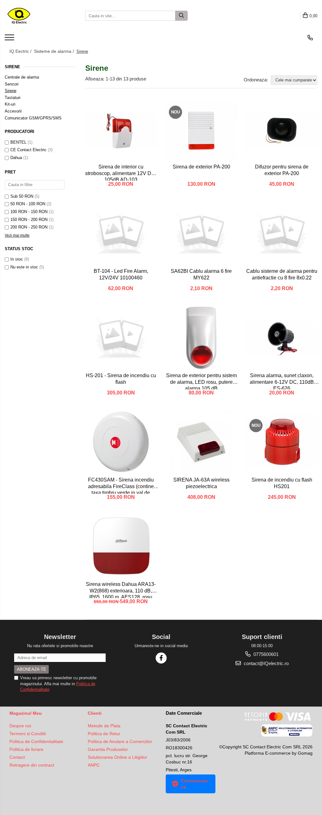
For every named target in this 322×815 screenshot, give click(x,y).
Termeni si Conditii (27, 733)
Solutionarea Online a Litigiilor (117, 757)
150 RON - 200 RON (28, 219)
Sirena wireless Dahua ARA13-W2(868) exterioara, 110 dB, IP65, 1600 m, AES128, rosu (121, 589)
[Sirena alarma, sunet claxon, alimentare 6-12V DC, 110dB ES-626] (282, 337)
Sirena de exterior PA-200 (201, 166)
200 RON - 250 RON (28, 227)
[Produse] (10, 39)
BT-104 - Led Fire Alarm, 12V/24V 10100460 (121, 274)
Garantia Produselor (108, 749)
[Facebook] (161, 658)
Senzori (12, 84)
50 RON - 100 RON (27, 203)
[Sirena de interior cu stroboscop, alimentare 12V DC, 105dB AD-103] (121, 130)
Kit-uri (10, 104)
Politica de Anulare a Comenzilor (120, 741)
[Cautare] (181, 16)
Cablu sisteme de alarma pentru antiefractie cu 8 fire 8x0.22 (281, 274)
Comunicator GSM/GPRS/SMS (33, 118)
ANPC (94, 765)
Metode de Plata (104, 725)
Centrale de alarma (22, 77)
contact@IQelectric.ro (265, 663)
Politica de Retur (104, 733)
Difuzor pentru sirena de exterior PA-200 (281, 170)
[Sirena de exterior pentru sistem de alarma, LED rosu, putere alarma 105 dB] (201, 337)
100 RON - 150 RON (28, 211)
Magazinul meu (25, 713)
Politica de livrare (26, 749)
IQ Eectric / (21, 51)
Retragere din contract (31, 765)
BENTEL (18, 142)
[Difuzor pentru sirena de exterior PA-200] (282, 130)
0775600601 (265, 654)
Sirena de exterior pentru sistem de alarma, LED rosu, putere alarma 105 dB (201, 381)
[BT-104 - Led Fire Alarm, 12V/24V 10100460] (121, 233)
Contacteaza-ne (195, 784)
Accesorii (13, 111)
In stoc (16, 259)
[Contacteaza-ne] (310, 37)
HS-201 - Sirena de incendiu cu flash (121, 379)
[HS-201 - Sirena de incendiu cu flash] (121, 337)
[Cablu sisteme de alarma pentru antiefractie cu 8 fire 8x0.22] (282, 233)
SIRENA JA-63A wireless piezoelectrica (201, 483)
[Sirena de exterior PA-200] (201, 131)
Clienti (95, 713)
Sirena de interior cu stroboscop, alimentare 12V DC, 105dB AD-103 (120, 172)
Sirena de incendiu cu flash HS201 (282, 483)
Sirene (10, 90)
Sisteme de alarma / (54, 51)
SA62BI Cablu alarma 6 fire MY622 (201, 274)
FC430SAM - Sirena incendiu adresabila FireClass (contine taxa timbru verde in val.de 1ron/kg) (121, 485)
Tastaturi (12, 97)
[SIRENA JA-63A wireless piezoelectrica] (201, 442)
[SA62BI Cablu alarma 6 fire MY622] (201, 233)
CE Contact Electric (28, 149)
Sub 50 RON (21, 196)
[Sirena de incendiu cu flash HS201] (282, 442)
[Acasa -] (36, 16)
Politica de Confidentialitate (36, 741)
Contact (17, 757)
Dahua (16, 157)
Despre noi (20, 725)
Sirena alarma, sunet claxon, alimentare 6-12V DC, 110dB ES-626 (282, 381)
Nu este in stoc (24, 267)
